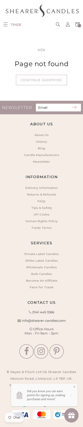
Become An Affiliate (41, 280)
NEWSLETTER (17, 107)
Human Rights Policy (41, 221)
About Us (42, 135)
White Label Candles (41, 260)
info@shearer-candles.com (44, 320)
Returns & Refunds (41, 194)
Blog (41, 148)
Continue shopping (41, 80)
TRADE (15, 25)
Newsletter (41, 161)
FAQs (41, 201)
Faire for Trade (42, 287)
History (41, 141)
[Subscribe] (74, 107)
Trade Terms (41, 227)
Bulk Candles (41, 274)
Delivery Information (41, 188)
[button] (5, 24)
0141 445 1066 (43, 312)
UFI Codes (42, 214)
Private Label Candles (41, 254)
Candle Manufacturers (41, 155)
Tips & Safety (41, 208)
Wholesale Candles (41, 267)
